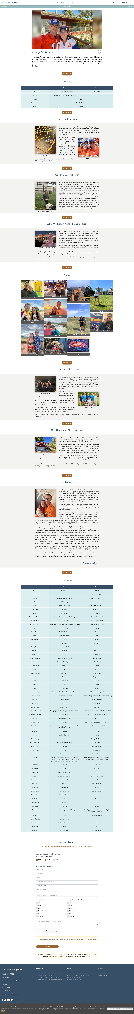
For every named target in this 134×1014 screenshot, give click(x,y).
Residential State (41, 885)
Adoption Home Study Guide (74, 979)
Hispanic (40, 911)
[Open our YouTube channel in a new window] (8, 999)
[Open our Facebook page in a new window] (2, 999)
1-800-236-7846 (8, 974)
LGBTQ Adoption (71, 982)
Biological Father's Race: (74, 900)
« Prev (4, 6)
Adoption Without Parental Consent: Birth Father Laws (50, 979)
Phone (57, 860)
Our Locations (6, 978)
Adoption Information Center (105, 971)
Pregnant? (60, 2)
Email (39, 860)
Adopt (68, 2)
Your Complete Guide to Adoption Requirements (79, 975)
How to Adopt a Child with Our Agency (77, 973)
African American (43, 903)
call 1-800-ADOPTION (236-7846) (57, 956)
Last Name (40, 873)
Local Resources (102, 975)
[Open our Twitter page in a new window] (5, 999)
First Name (40, 869)
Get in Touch (67, 73)
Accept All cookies (127, 1008)
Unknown (41, 916)
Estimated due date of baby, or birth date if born (49, 895)
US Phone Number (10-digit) (44, 881)
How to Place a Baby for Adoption (44, 975)
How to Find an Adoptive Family (44, 982)
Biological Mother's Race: (43, 900)
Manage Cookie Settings (10, 994)
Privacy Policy (76, 939)
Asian (39, 905)
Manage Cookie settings (114, 1008)
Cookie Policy (6, 991)
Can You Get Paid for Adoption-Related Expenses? (48, 977)
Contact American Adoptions (10, 981)
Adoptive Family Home (72, 971)
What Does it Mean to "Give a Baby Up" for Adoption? (49, 973)
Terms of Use (92, 939)
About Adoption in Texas (104, 973)
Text (48, 860)
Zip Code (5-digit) (41, 889)
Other (40, 913)
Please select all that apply (43, 856)
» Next (130, 6)
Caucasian (41, 908)
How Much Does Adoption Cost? (75, 977)
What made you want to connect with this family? (50, 921)
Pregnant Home (40, 971)
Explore (75, 2)
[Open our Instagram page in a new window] (12, 999)
